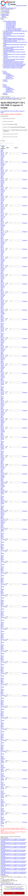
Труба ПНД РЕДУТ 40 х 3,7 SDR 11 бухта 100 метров (3, 257)
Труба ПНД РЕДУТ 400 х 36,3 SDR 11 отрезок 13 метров (3, 751)
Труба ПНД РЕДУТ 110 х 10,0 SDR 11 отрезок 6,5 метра (3, 482)
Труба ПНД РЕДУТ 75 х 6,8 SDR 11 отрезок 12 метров (2, 382)
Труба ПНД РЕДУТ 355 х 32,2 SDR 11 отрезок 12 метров (3, 717)
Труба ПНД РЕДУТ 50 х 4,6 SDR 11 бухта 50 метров (2, 275)
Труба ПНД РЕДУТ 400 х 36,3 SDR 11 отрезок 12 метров (3, 740)
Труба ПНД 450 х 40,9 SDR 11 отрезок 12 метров (3, 761)
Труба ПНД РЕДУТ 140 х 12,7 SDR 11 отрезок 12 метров (3, 539)
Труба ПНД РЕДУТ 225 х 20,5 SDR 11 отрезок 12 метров (3, 628)
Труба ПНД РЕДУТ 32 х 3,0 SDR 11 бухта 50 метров (2, 197)
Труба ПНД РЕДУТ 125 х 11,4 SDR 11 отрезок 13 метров (3, 529)
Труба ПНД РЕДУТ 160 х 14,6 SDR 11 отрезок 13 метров (3, 573)
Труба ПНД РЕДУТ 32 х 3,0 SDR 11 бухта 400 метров (3, 240)
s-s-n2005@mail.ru (5, 15)
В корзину (3, 145)
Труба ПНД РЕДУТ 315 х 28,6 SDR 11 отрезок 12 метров (3, 695)
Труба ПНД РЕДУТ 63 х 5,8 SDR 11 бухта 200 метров (3, 356)
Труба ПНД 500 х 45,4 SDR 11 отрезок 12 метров (3, 778)
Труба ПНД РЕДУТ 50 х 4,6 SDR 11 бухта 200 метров (3, 292)
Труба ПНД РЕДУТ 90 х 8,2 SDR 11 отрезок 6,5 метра (3, 428)
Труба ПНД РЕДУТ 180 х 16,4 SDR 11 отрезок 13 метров (3, 595)
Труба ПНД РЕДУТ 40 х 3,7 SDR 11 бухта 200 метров (3, 266)
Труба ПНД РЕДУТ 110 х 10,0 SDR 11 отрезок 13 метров (3, 502)
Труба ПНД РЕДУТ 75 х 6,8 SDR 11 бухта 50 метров (2, 402)
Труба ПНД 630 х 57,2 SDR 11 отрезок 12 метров (3, 813)
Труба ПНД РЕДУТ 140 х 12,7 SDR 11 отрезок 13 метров (3, 550)
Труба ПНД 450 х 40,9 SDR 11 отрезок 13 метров (3, 770)
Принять (14, 893)
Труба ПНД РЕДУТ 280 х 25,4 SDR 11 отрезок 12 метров (3, 673)
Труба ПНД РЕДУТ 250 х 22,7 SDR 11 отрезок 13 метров (3, 662)
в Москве (6, 11)
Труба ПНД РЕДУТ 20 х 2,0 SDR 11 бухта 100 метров (3, 162)
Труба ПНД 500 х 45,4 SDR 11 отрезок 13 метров (3, 787)
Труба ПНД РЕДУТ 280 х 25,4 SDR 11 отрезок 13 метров (3, 684)
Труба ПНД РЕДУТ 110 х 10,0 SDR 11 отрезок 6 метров (3, 474)
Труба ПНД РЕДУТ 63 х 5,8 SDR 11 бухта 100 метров (3, 347)
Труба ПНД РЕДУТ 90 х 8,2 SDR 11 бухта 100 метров (3, 465)
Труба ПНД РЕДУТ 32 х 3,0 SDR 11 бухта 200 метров (3, 223)
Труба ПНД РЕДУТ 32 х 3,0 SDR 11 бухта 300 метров (3, 231)
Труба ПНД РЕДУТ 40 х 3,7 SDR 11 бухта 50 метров (2, 249)
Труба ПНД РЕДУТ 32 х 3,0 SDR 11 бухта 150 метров (3, 214)
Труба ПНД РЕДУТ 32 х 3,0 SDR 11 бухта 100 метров (3, 205)
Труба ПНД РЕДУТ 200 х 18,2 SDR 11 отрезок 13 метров (3, 617)
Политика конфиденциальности (8, 884)
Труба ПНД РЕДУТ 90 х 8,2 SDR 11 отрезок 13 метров (2, 447)
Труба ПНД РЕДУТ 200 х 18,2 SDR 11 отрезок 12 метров (3, 606)
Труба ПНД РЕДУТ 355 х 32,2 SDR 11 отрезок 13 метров (3, 729)
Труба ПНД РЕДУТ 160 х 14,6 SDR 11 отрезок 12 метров (3, 561)
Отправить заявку (5, 14)
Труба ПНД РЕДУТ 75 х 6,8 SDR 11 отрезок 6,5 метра (3, 373)
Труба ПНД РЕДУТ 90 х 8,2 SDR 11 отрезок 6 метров (3, 419)
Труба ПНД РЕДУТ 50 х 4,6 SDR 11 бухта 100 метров (3, 284)
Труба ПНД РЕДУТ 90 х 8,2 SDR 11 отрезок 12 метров (2, 437)
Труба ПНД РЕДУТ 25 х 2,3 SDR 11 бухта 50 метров (2, 179)
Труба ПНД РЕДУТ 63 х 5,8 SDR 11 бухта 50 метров (2, 338)
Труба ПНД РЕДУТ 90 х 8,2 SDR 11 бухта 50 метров (2, 456)
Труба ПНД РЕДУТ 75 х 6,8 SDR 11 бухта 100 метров (3, 410)
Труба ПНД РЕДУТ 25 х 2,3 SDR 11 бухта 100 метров (3, 188)
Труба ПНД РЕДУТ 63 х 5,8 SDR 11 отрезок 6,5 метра (3, 310)
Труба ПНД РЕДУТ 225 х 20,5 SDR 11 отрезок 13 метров (3, 639)
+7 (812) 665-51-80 (5, 10)
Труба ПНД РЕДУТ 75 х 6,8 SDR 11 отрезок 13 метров (2, 392)
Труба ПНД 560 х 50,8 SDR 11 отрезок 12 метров (3, 796)
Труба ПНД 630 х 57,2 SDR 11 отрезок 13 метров (3, 822)
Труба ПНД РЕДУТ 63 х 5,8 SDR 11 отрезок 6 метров (3, 301)
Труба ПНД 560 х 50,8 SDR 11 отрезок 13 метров (3, 804)
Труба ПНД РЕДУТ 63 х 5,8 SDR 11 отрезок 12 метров (2, 319)
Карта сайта (18, 884)
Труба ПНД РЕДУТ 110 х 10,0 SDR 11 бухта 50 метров (3, 511)
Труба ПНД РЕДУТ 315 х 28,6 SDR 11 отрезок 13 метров (3, 706)
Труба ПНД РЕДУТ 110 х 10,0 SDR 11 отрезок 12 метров (3, 492)
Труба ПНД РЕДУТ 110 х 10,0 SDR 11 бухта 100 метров (3, 519)
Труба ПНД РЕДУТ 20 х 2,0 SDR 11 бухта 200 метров (3, 170)
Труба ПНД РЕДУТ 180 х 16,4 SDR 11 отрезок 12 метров (3, 584)
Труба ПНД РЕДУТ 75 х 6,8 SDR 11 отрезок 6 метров (3, 364)
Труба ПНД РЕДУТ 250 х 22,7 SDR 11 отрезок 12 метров (3, 651)
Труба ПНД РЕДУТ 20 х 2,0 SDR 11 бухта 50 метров (2, 153)
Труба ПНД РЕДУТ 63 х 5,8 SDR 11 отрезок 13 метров (2, 329)
